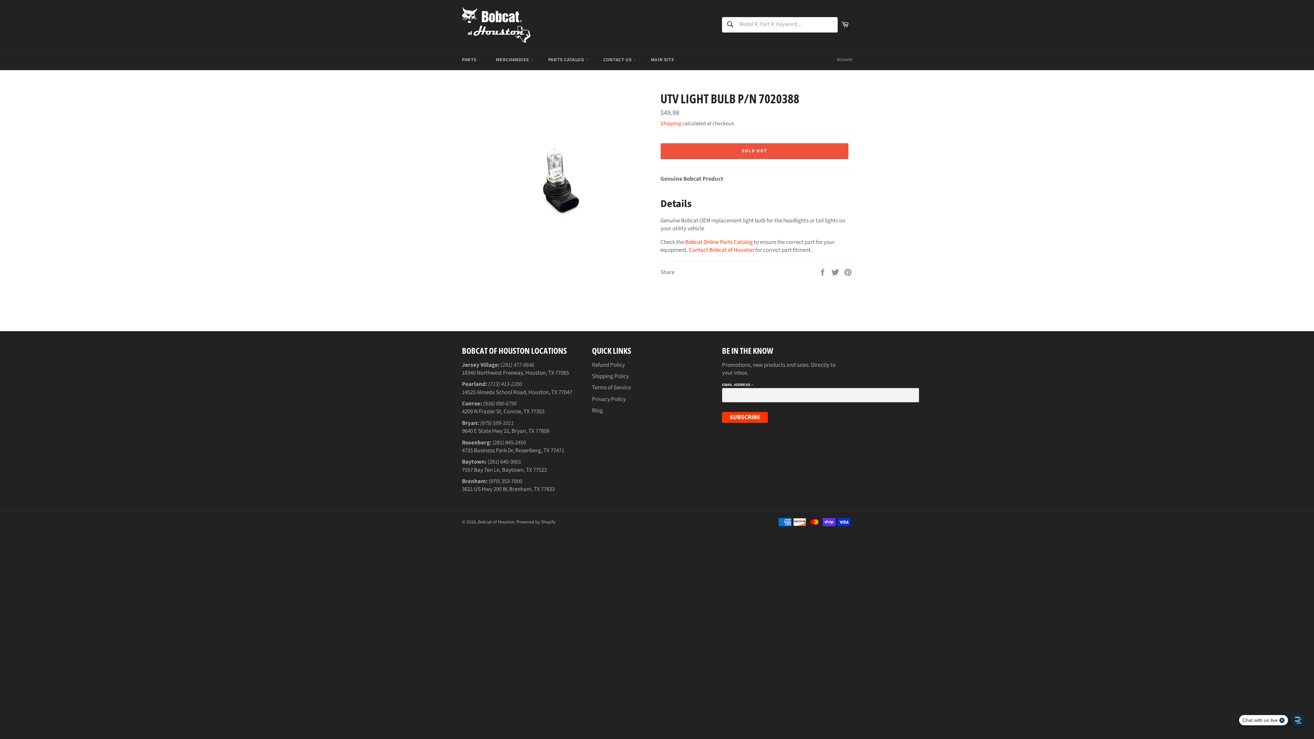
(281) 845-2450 (509, 443)
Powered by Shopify (535, 522)
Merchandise (513, 59)
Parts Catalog (566, 59)
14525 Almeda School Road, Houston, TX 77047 (517, 392)
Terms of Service (611, 388)
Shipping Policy (610, 376)
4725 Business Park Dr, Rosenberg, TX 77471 (513, 450)
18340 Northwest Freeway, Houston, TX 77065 (515, 373)
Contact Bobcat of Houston (721, 250)
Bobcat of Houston (496, 522)
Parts (470, 59)
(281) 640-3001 (504, 462)
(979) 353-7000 (505, 481)
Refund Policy (608, 365)
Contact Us (618, 59)
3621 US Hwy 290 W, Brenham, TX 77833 (508, 489)
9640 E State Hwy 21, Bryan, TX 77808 (505, 431)
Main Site (662, 59)
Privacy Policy (609, 399)
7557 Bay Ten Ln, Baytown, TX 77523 (504, 470)
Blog (597, 410)
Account (844, 59)
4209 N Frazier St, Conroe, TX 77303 (503, 411)
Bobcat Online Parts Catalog (719, 242)
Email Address (737, 385)
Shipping (670, 123)
